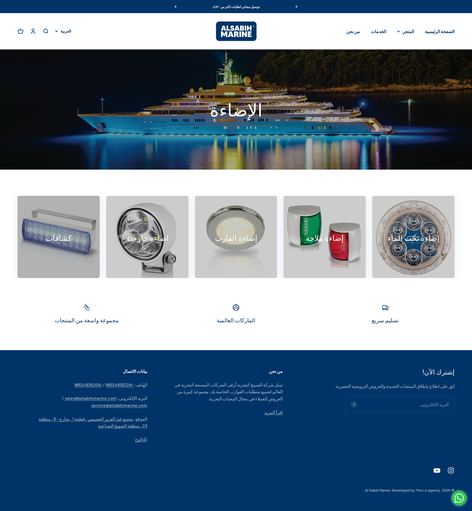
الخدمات (378, 31)
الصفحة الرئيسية (440, 31)
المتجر (408, 31)
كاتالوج (141, 439)
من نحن (353, 31)
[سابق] (296, 6)
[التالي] (175, 6)
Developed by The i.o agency (416, 490)
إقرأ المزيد (273, 412)
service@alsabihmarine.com (119, 405)
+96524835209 (88, 384)
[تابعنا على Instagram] (451, 470)
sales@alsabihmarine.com (91, 398)
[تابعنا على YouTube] (437, 470)
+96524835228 (120, 384)
